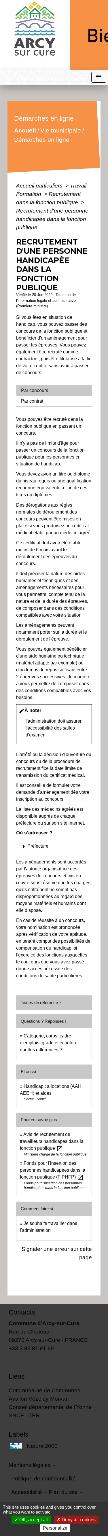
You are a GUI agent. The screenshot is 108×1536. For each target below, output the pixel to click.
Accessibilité (26, 1492)
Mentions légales (30, 1465)
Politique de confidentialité (43, 1478)
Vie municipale (60, 130)
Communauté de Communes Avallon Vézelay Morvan (44, 1394)
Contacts (22, 1312)
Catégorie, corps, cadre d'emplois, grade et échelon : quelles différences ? (49, 1042)
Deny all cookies (78, 1519)
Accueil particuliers (40, 185)
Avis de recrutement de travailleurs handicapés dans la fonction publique (52, 1141)
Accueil (25, 130)
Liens (17, 1376)
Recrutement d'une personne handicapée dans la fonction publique (52, 218)
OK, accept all (33, 1519)
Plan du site (63, 1492)
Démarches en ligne (41, 139)
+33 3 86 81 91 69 (31, 1348)
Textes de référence (39, 1002)
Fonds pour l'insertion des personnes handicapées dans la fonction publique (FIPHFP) (52, 1170)
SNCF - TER (24, 1415)
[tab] (54, 390)
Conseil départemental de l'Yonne (50, 1407)
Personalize (55, 1528)
